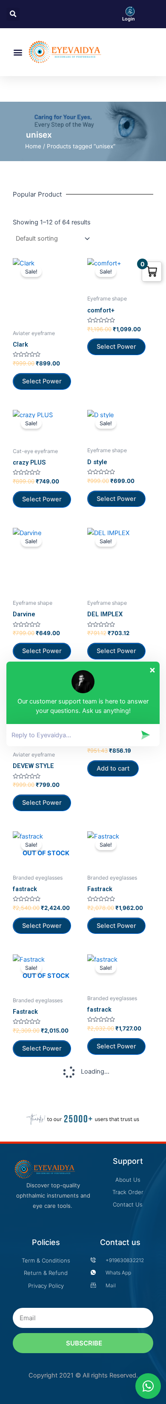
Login (128, 19)
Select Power (42, 926)
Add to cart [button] (113, 768)
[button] (18, 52)
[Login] (130, 11)
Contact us (120, 1242)
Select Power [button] (42, 381)
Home (33, 146)
